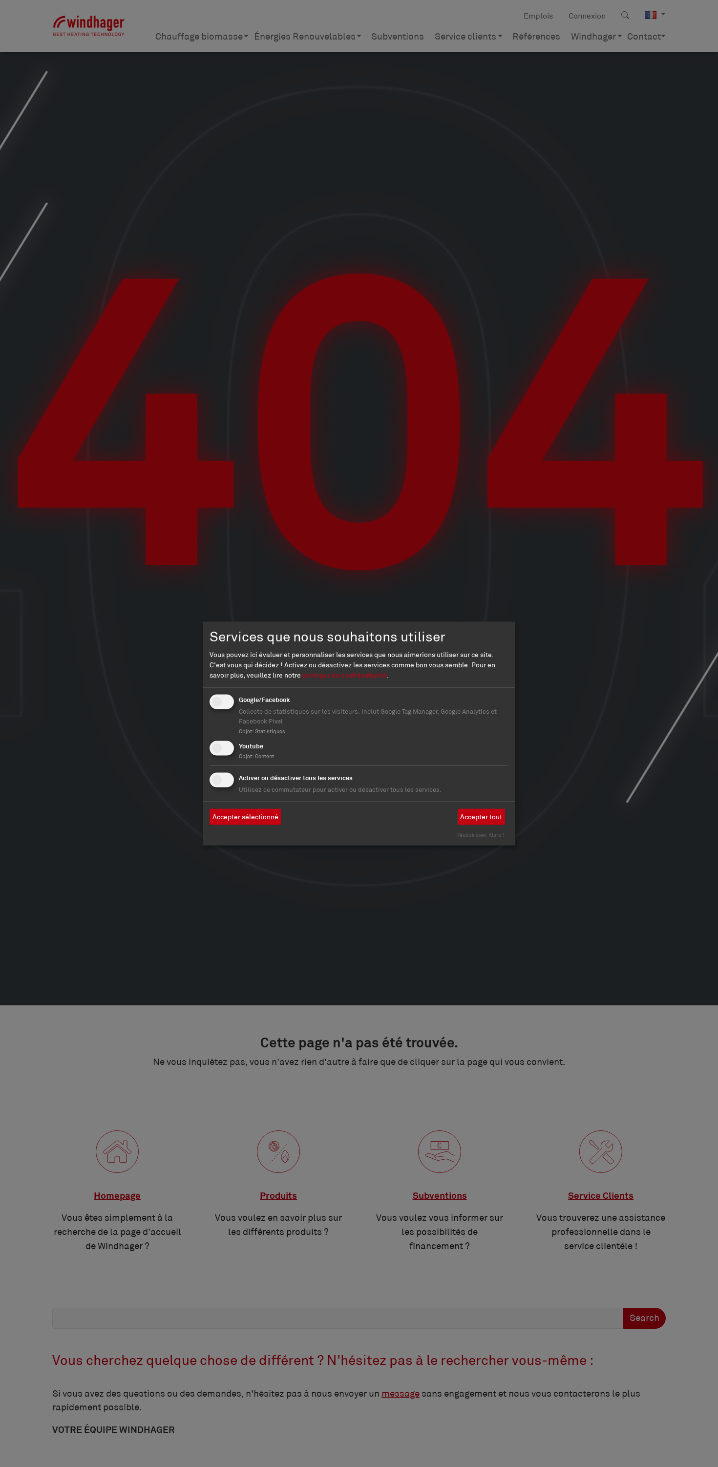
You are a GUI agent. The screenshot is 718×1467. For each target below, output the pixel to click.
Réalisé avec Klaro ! (480, 834)
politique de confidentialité (344, 674)
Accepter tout (481, 816)
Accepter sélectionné (245, 816)
